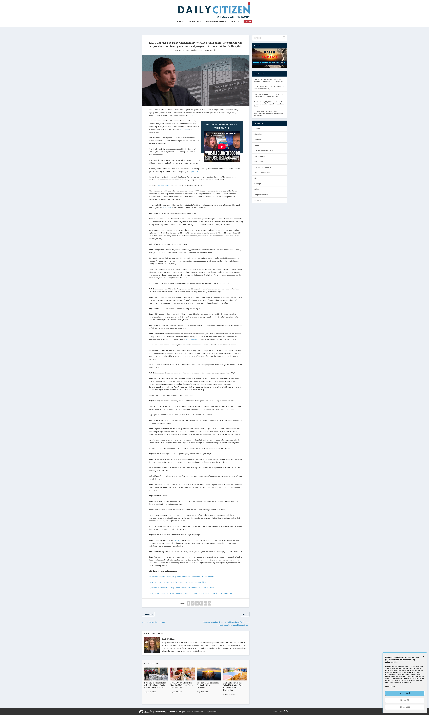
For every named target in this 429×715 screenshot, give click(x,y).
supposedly (184, 129)
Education (258, 134)
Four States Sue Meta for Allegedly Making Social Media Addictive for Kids (269, 80)
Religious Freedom (261, 195)
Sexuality (213, 50)
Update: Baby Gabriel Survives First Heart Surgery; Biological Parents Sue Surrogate (268, 113)
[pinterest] (197, 603)
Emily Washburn (168, 639)
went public (166, 208)
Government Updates (262, 167)
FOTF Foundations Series (263, 151)
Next (244, 614)
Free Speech (258, 162)
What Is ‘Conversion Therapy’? (154, 622)
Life (255, 178)
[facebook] (188, 603)
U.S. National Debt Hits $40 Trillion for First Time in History (269, 88)
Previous (149, 614)
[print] (209, 603)
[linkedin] (201, 603)
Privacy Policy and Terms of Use (168, 712)
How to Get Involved (262, 173)
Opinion (257, 189)
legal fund (177, 540)
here (191, 115)
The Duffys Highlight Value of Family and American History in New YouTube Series (269, 104)
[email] (205, 603)
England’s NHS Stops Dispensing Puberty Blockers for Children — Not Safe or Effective (182, 588)
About (234, 21)
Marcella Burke (163, 185)
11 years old (193, 171)
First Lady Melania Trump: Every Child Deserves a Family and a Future (268, 95)
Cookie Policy (277, 711)
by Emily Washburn (182, 50)
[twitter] (193, 603)
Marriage (257, 184)
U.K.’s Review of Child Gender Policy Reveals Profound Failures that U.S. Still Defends (181, 576)
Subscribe (181, 21)
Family (256, 145)
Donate (247, 21)
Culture (206, 50)
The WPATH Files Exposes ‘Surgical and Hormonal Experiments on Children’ (178, 582)
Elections (257, 140)
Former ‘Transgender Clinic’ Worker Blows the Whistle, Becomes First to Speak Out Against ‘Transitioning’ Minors (192, 593)
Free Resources (259, 156)
